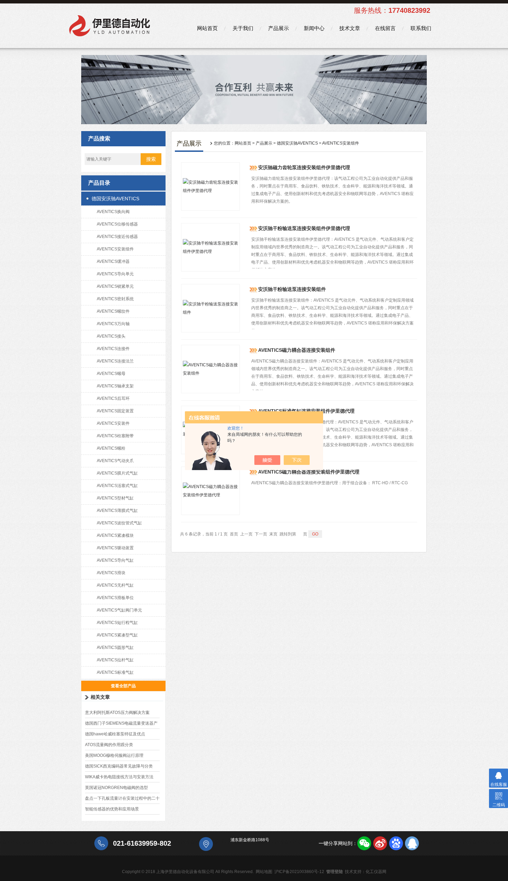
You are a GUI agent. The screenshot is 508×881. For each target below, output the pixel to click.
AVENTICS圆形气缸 (115, 647)
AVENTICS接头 (111, 336)
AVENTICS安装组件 (115, 249)
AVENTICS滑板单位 (115, 597)
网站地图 (264, 871)
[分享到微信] (364, 843)
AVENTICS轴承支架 (115, 386)
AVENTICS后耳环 (113, 398)
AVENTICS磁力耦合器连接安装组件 (296, 350)
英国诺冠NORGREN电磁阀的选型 (116, 787)
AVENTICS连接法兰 (115, 361)
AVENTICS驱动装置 (115, 547)
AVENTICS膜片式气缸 (117, 473)
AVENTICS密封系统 (115, 298)
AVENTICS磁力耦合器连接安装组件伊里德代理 (308, 472)
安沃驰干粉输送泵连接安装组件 (292, 289)
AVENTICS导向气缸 (115, 560)
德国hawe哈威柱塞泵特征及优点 (115, 734)
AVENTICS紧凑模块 (115, 535)
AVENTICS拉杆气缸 (115, 660)
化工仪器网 (376, 871)
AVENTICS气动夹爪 (115, 460)
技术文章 (349, 28)
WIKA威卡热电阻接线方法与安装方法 (119, 776)
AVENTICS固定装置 (115, 411)
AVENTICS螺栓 (111, 448)
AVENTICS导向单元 (115, 274)
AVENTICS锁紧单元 (115, 286)
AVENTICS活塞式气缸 (117, 485)
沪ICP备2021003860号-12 (299, 871)
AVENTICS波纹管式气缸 (119, 523)
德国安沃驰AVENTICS (115, 198)
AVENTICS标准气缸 (115, 672)
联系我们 (421, 28)
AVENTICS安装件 (113, 423)
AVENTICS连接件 (113, 348)
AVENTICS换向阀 (113, 211)
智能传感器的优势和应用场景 (112, 809)
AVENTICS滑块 (111, 572)
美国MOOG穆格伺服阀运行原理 (114, 755)
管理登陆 (334, 871)
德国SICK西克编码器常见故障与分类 (119, 766)
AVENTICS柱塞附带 (115, 435)
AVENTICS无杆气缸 (115, 585)
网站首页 (207, 28)
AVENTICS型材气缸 (115, 498)
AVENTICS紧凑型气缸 (117, 635)
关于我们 (243, 28)
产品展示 (278, 28)
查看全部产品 (123, 685)
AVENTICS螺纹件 (113, 311)
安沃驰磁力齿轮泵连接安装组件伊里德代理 (304, 167)
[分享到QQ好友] (412, 843)
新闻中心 (314, 28)
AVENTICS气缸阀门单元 (119, 610)
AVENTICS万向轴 (113, 323)
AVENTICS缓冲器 (113, 261)
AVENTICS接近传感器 (117, 236)
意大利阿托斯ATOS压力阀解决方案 (117, 712)
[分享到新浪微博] (380, 843)
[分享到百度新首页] (396, 843)
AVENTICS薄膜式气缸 (117, 510)
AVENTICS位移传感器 (117, 224)
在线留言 (385, 28)
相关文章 (100, 697)
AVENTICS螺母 (111, 373)
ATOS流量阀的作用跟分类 (109, 744)
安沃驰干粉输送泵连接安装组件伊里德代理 (304, 228)
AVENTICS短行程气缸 (117, 622)
